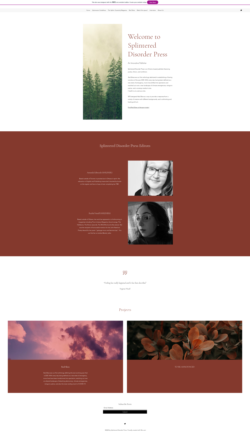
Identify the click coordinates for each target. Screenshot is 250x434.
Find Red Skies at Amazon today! (138, 107)
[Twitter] (241, 10)
